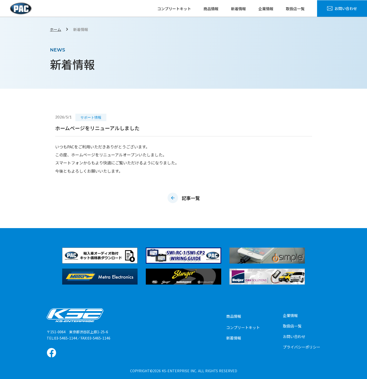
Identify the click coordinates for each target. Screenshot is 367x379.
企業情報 (265, 8)
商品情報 (210, 8)
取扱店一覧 (295, 8)
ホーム (55, 29)
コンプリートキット (174, 8)
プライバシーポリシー (301, 347)
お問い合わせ (294, 336)
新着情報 (238, 8)
